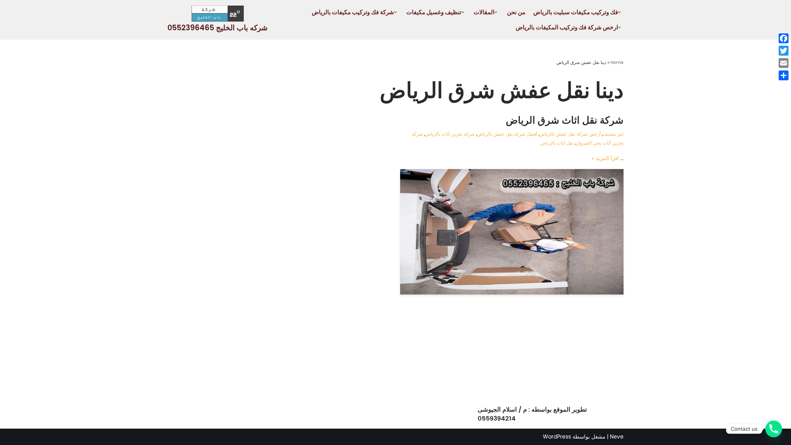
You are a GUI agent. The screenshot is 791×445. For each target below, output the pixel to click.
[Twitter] (783, 50)
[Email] (783, 63)
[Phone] (773, 429)
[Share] (783, 75)
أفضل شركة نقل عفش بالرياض (507, 134)
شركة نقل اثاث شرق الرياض (565, 120)
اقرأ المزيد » (605, 158)
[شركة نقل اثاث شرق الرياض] (512, 232)
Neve (617, 436)
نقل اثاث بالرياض (556, 143)
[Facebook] (783, 38)
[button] (619, 12)
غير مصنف (613, 134)
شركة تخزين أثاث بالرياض (450, 134)
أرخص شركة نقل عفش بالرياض (570, 134)
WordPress (557, 436)
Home (617, 62)
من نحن (516, 12)
